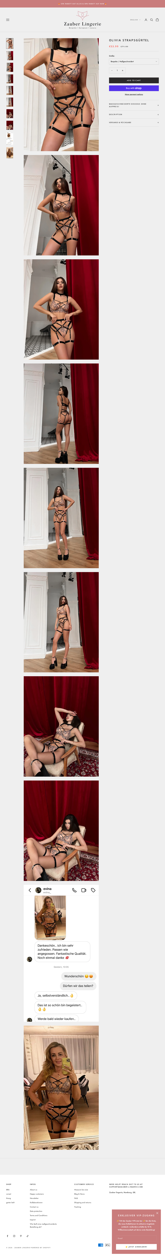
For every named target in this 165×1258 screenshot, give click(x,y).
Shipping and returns (82, 1202)
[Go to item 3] (9, 67)
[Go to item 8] (9, 125)
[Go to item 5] (9, 90)
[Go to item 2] (9, 55)
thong (8, 1198)
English (134, 20)
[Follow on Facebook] (7, 1236)
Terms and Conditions (38, 1215)
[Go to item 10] (9, 153)
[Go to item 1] (9, 43)
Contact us (34, 1207)
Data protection (36, 1211)
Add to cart (134, 80)
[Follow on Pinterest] (21, 1236)
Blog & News (79, 1194)
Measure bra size (81, 1189)
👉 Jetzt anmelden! (136, 1247)
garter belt (10, 1202)
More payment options (134, 94)
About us (33, 1189)
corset (8, 1194)
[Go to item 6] (9, 102)
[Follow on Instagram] (14, 1236)
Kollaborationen (36, 1202)
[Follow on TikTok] (27, 1236)
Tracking (77, 1207)
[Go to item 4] (9, 79)
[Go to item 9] (9, 138)
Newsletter (34, 1198)
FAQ (76, 1198)
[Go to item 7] (9, 114)
